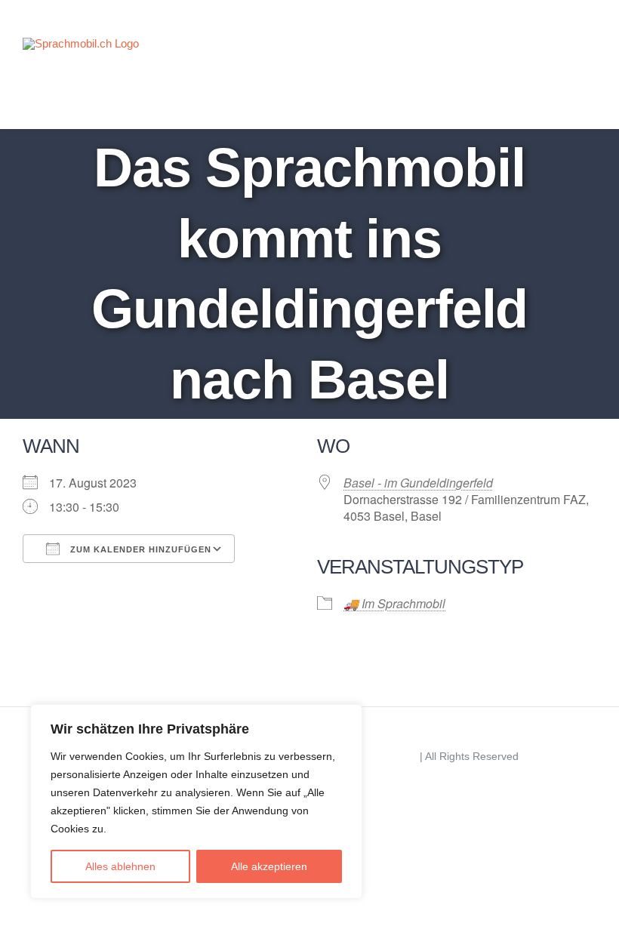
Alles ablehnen (120, 866)
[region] (196, 801)
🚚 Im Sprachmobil (394, 603)
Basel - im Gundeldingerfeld (418, 482)
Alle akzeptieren (269, 866)
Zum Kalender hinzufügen (139, 549)
